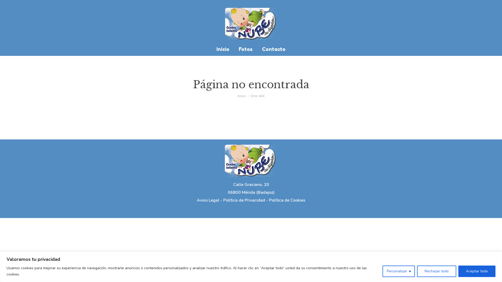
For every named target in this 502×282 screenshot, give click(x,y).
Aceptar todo (477, 271)
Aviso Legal (208, 200)
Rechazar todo (437, 271)
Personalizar (397, 271)
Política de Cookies (287, 200)
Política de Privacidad (244, 200)
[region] (251, 266)
